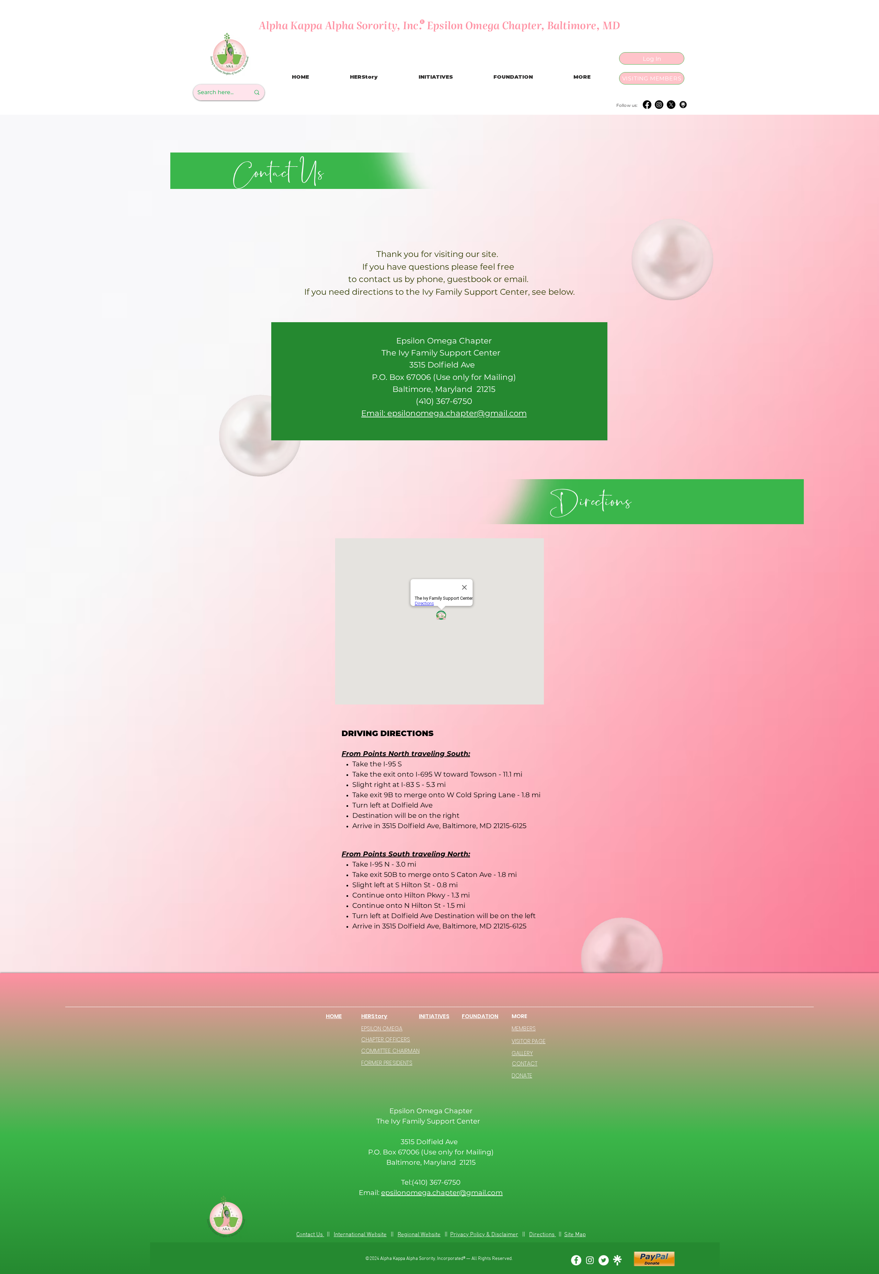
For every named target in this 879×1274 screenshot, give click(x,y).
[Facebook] (647, 104)
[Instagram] (659, 104)
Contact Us (310, 1234)
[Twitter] (603, 1260)
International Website (360, 1234)
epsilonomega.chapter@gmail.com (442, 1192)
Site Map (575, 1234)
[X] (671, 104)
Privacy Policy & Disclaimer (484, 1234)
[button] (582, 77)
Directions (542, 1234)
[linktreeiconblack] (683, 104)
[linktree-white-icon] (617, 1260)
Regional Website (419, 1234)
